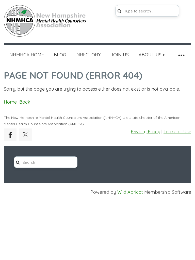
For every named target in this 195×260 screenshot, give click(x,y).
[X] (25, 134)
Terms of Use (177, 132)
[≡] (181, 55)
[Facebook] (10, 134)
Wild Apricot (130, 192)
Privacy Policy (145, 132)
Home (10, 102)
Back (24, 102)
